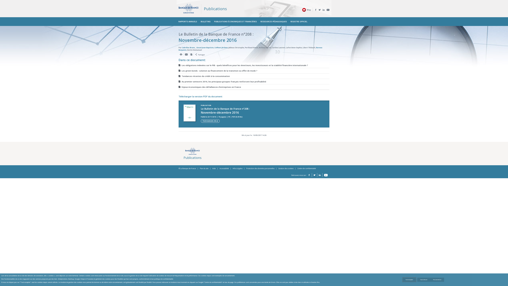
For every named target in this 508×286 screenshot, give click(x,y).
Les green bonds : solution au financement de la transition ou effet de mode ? (219, 70)
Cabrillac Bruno (188, 47)
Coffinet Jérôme (221, 47)
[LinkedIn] (324, 10)
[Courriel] (186, 54)
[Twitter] (320, 10)
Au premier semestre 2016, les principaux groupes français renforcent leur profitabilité (224, 81)
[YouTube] (328, 10)
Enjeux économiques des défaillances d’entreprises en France (211, 87)
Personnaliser (437, 279)
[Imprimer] (181, 54)
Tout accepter (409, 279)
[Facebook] (316, 10)
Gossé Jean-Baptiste (205, 47)
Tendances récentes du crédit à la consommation (206, 76)
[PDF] (191, 54)
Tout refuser (423, 279)
